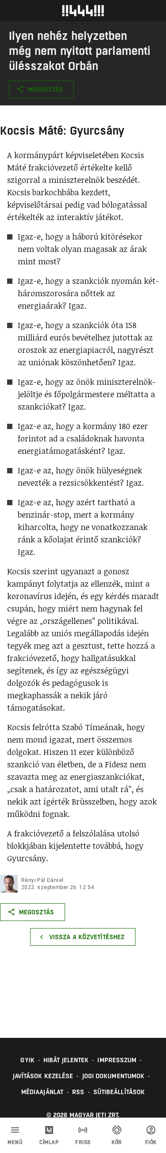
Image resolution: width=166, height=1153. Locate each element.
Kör (117, 1142)
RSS (78, 1091)
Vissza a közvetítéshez (86, 936)
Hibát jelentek (66, 1060)
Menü (15, 1142)
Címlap (48, 1142)
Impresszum (116, 1060)
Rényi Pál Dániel (42, 880)
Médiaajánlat (42, 1091)
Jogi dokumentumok (113, 1075)
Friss (83, 1142)
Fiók (151, 1142)
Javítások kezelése (43, 1075)
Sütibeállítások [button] (119, 1091)
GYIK (27, 1060)
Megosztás (45, 89)
